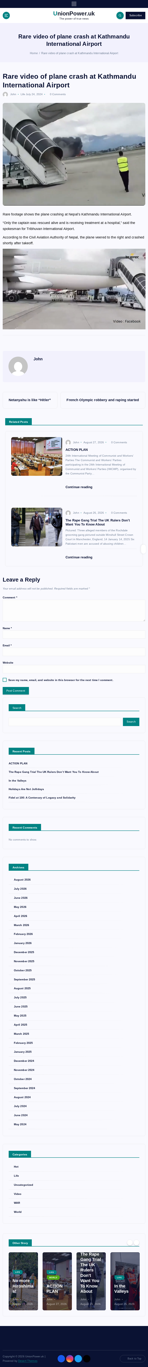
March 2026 (21, 925)
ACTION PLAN (18, 763)
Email (7, 645)
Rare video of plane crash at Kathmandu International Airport (79, 53)
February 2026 (23, 934)
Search (17, 707)
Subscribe (135, 15)
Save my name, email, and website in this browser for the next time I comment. (60, 680)
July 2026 (20, 888)
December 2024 (24, 1060)
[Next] (136, 1243)
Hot (16, 1166)
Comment (10, 597)
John (13, 94)
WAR (17, 1202)
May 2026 (20, 907)
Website (8, 662)
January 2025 (23, 1051)
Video (18, 1194)
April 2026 (20, 916)
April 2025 (20, 1024)
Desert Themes (27, 1360)
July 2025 (20, 997)
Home (34, 53)
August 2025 (22, 988)
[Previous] (130, 1243)
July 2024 (20, 1106)
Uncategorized (23, 1184)
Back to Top (134, 1358)
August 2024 (22, 1097)
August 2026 (22, 879)
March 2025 (21, 1033)
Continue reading (79, 487)
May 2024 (20, 1124)
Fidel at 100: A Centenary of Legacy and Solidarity (42, 797)
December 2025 (24, 952)
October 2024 (23, 1079)
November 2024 (24, 1070)
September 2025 (24, 979)
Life (23, 94)
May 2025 (20, 1015)
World (18, 1212)
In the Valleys (18, 780)
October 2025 (23, 970)
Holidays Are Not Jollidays (26, 789)
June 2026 (21, 897)
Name (7, 628)
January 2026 (23, 943)
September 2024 (24, 1088)
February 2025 (23, 1042)
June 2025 (21, 1006)
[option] (23, 1281)
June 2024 (21, 1115)
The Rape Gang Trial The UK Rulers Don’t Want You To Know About (54, 772)
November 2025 (24, 961)
